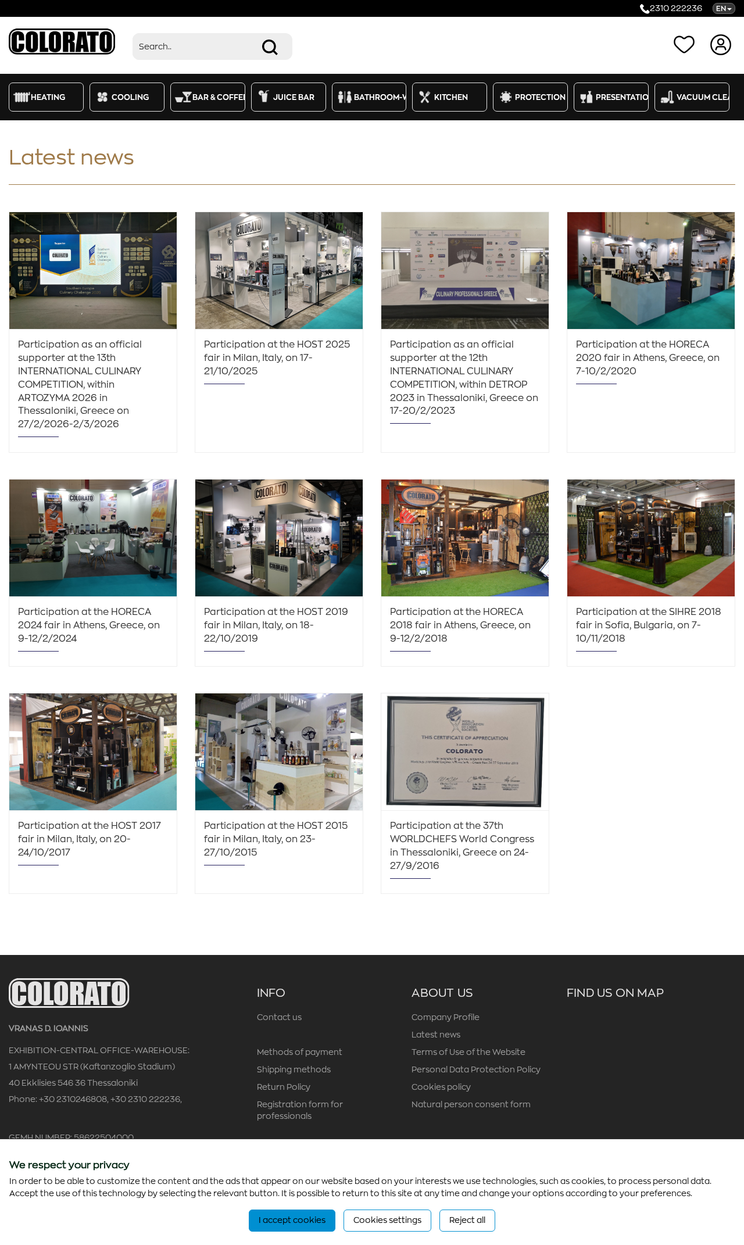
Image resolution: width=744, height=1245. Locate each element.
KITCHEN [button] (451, 97)
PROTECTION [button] (540, 97)
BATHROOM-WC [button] (380, 97)
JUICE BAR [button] (293, 97)
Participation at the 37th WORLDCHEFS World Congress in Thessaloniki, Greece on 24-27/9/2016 (462, 846)
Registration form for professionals (300, 1110)
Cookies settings (387, 1220)
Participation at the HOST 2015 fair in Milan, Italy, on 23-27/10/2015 (276, 839)
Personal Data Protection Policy (476, 1069)
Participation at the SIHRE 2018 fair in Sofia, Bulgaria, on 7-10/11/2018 (648, 625)
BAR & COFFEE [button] (218, 97)
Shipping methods (294, 1069)
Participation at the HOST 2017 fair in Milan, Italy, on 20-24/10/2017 (89, 839)
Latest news (436, 1035)
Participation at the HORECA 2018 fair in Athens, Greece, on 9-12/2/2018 (460, 625)
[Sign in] (722, 44)
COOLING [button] (130, 97)
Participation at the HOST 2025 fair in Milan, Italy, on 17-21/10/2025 (277, 358)
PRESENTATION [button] (622, 97)
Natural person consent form (471, 1104)
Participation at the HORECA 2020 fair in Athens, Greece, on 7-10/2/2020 (648, 358)
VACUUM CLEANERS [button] (703, 97)
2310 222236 (676, 8)
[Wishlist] (686, 44)
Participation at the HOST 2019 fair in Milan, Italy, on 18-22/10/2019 (276, 625)
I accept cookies (292, 1220)
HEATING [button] (48, 97)
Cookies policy (441, 1087)
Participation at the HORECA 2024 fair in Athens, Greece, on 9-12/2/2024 (89, 625)
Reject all (467, 1220)
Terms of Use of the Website (468, 1052)
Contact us (279, 1017)
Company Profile (446, 1017)
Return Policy (283, 1087)
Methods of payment (299, 1052)
